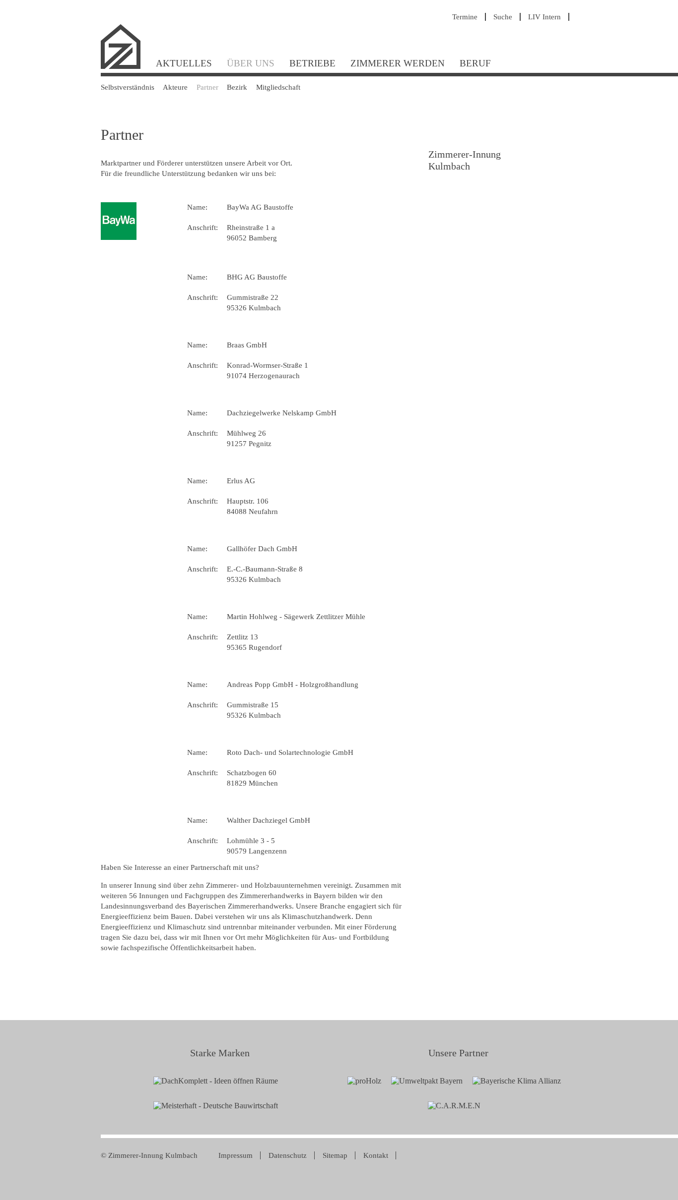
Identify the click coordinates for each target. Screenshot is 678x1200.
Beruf (475, 63)
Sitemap (335, 1155)
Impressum (235, 1155)
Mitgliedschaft (278, 87)
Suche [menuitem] (502, 17)
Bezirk (237, 87)
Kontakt (375, 1155)
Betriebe (312, 63)
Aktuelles (184, 63)
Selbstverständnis (127, 87)
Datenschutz (288, 1155)
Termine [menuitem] (464, 17)
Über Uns (250, 63)
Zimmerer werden (397, 63)
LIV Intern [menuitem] (544, 17)
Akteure (175, 87)
